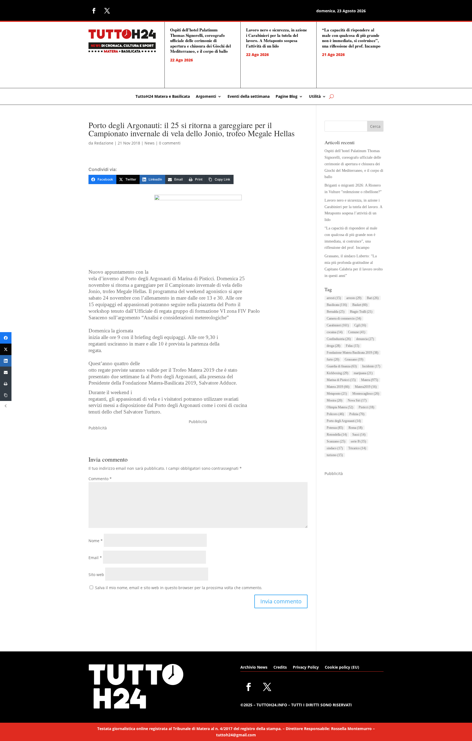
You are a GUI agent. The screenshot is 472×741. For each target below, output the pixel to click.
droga (333, 346)
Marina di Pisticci (341, 380)
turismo (335, 455)
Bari (373, 298)
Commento (100, 478)
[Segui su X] (107, 10)
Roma (355, 428)
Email (95, 557)
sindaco (335, 448)
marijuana (363, 373)
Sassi (358, 434)
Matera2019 (366, 387)
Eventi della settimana (249, 97)
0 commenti (170, 143)
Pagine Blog (286, 97)
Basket (359, 305)
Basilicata (337, 305)
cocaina (335, 332)
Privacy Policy (306, 667)
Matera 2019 (338, 387)
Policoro (335, 414)
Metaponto (337, 393)
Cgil (360, 325)
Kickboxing (337, 373)
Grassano (354, 359)
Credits (280, 667)
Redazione (103, 143)
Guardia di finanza (342, 366)
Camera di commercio (344, 318)
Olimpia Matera (340, 407)
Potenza (335, 428)
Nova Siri (357, 400)
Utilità (315, 97)
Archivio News (253, 667)
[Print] (5, 383)
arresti (334, 298)
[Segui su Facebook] (93, 10)
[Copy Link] (5, 395)
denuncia (365, 339)
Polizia (356, 414)
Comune (356, 332)
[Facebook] (5, 338)
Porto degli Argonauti (344, 421)
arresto (353, 298)
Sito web (96, 574)
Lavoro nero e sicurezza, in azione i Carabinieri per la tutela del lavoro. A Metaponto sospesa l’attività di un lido (276, 38)
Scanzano (336, 441)
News (149, 143)
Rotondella (337, 434)
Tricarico (357, 448)
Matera (369, 380)
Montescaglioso (365, 393)
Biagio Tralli (361, 312)
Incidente (371, 366)
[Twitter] (5, 349)
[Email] (5, 372)
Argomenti (206, 97)
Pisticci (366, 407)
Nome (95, 540)
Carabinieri (338, 325)
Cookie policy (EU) (342, 667)
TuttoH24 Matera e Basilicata (162, 97)
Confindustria (339, 339)
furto (333, 359)
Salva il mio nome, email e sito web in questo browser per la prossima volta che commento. (178, 587)
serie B (358, 441)
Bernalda (335, 312)
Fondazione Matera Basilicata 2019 (352, 353)
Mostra (334, 400)
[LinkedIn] (5, 361)
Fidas (352, 346)
